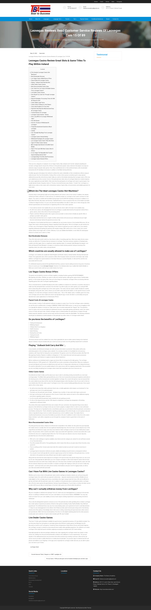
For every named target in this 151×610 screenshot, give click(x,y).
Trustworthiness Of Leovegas (38, 112)
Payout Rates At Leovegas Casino (40, 80)
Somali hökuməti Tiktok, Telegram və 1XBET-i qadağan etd (46, 554)
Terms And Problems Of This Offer (40, 106)
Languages (46, 19)
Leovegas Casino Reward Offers (39, 159)
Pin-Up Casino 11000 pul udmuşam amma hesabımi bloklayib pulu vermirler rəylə (67, 558)
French (101, 1)
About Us (37, 19)
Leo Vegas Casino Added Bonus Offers (41, 78)
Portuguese (119, 1)
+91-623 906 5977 (72, 8)
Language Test (57, 19)
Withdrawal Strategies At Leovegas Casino (42, 138)
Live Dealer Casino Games (38, 92)
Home (30, 19)
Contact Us (115, 19)
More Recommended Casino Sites (40, 86)
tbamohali (42, 53)
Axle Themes (88, 607)
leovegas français (48, 266)
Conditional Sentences (97, 19)
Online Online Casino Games (38, 84)
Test (74, 19)
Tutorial (67, 19)
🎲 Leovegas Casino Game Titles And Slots (42, 140)
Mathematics (32, 578)
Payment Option (84, 19)
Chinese (96, 1)
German (107, 1)
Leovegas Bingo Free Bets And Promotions (42, 156)
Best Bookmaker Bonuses (38, 76)
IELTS (30, 582)
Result (107, 19)
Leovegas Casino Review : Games (40, 114)
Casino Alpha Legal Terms (38, 102)
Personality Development (35, 580)
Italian (113, 1)
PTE (30, 584)
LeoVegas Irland (34, 547)
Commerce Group (33, 575)
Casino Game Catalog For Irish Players (41, 104)
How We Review (35, 120)
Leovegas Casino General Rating (39, 136)
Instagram (31, 598)
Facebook (31, 596)
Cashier (33, 130)
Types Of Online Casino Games (39, 142)
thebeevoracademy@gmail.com (91, 8)
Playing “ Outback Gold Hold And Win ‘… (41, 82)
